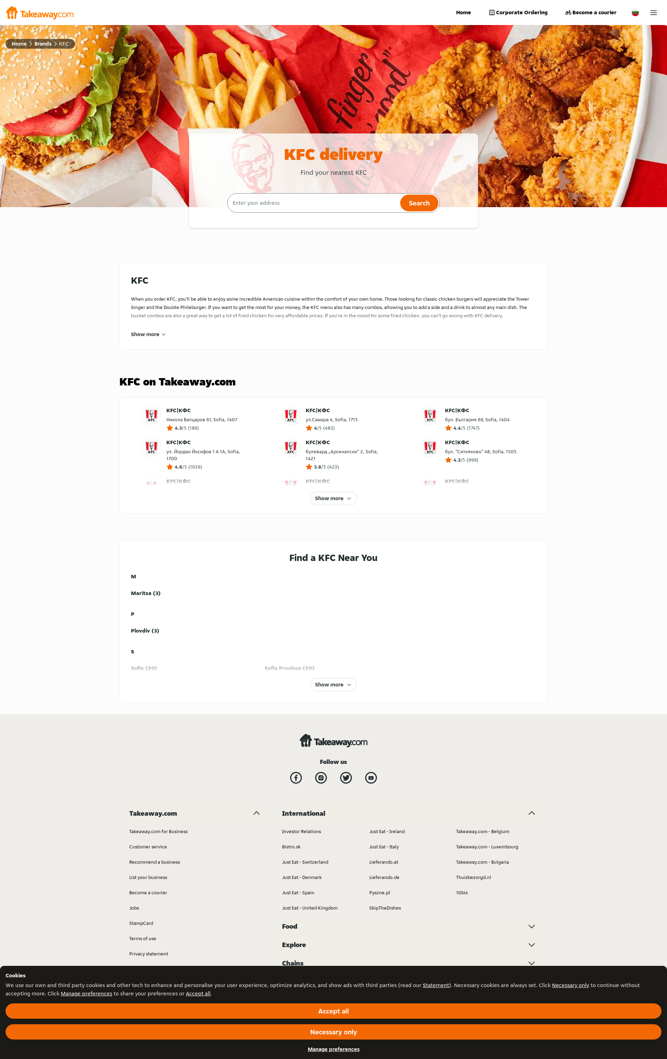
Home (463, 12)
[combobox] (313, 203)
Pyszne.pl (379, 892)
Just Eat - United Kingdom (310, 908)
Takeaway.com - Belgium (482, 831)
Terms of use (142, 938)
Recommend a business (154, 862)
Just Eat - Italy (384, 847)
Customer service (148, 847)
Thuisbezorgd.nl (473, 877)
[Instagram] (321, 778)
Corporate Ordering (521, 12)
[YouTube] (371, 778)
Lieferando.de (384, 877)
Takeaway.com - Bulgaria (482, 862)
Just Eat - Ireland (387, 831)
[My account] (653, 13)
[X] (346, 778)
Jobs (134, 908)
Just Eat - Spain (298, 892)
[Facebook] (296, 778)
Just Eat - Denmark (302, 877)
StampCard (141, 923)
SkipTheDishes (385, 908)
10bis (462, 892)
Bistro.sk (291, 847)
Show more (145, 334)
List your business (148, 877)
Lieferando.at (383, 862)
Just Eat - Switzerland (305, 862)
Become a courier (595, 12)
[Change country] (635, 12)
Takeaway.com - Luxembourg (487, 847)
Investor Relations (301, 831)
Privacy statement (148, 954)
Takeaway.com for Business (158, 831)
